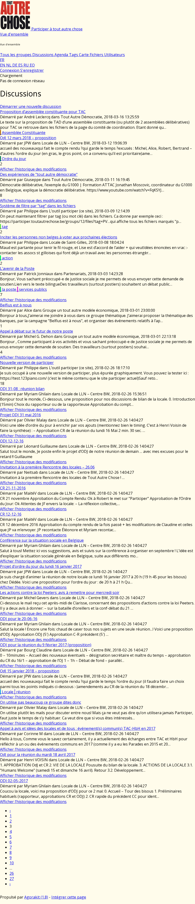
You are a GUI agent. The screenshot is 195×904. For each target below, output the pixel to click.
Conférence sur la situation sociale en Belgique (42, 540)
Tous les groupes (16, 54)
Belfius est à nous (16, 305)
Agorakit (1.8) (36, 897)
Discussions (43, 54)
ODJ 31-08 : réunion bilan (22, 388)
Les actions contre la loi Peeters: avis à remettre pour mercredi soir (59, 592)
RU (27, 65)
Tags (74, 54)
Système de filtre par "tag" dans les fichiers (38, 205)
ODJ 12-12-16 (12, 441)
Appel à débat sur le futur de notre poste (36, 331)
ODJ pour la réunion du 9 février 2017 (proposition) (45, 644)
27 (12, 878)
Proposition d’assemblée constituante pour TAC (43, 111)
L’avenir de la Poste (17, 268)
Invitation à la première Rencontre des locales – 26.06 (47, 467)
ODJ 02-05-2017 (14, 780)
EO (32, 65)
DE (15, 65)
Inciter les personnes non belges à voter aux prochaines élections (58, 237)
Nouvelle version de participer (27, 362)
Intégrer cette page (68, 897)
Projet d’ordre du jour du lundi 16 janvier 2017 (41, 566)
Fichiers (97, 54)
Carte (84, 54)
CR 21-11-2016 (13, 488)
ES (21, 65)
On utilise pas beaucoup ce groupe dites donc (40, 702)
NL (9, 65)
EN (3, 65)
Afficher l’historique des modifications (33, 169)
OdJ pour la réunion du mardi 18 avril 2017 (37, 754)
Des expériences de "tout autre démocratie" (39, 174)
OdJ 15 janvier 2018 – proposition (29, 671)
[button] (14, 34)
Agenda (61, 54)
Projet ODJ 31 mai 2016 (20, 414)
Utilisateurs (114, 54)
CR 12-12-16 (10, 514)
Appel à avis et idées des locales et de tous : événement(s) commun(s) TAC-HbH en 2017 (77, 728)
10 (12, 863)
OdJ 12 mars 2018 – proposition (28, 137)
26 (12, 873)
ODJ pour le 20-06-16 (18, 618)
